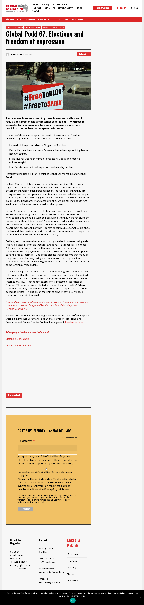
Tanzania (45, 28)
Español (35, 11)
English (79, 8)
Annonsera (62, 4)
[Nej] (140, 597)
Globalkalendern (65, 8)
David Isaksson (16, 54)
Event (66, 19)
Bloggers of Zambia (15, 28)
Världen (9, 19)
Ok (72, 600)
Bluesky (70, 574)
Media (38, 28)
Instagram (74, 561)
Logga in (121, 7)
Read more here (74, 322)
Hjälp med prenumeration (43, 8)
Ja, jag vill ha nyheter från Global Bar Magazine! (44, 456)
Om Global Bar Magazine (43, 4)
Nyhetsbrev (56, 19)
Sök (133, 7)
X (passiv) (74, 580)
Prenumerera (102, 7)
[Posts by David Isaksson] (7, 54)
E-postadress (26, 441)
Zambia (61, 28)
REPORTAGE (30, 19)
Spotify (73, 567)
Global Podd (43, 19)
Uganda (54, 28)
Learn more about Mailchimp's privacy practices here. (44, 500)
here (26, 338)
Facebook (74, 554)
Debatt (20, 19)
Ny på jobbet (77, 19)
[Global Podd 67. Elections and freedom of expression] (48, 86)
